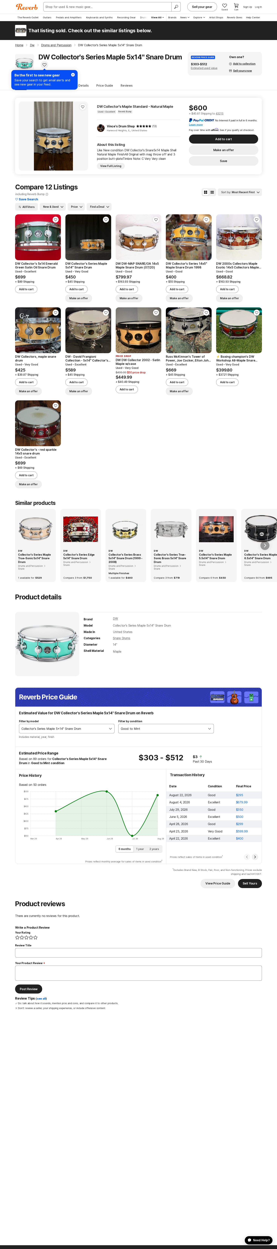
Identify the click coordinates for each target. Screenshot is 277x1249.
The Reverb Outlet (27, 17)
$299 (239, 824)
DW (115, 618)
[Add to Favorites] (44, 64)
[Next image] (83, 136)
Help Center (253, 17)
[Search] (176, 6)
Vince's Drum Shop (121, 126)
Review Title (23, 945)
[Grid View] (206, 192)
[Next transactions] (255, 857)
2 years (154, 849)
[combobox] (63, 728)
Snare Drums (121, 638)
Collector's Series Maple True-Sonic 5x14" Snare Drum (34, 558)
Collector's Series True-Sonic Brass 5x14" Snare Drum (170, 558)
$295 (239, 795)
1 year (140, 849)
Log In (258, 6)
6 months (125, 849)
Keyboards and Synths (99, 17)
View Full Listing (110, 166)
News (183, 17)
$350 (239, 809)
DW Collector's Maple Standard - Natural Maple (135, 106)
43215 (219, 113)
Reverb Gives (234, 17)
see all (41, 998)
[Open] (110, 728)
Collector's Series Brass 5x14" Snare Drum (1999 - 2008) (125, 558)
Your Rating (22, 932)
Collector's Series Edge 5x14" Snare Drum (79, 556)
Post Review (28, 989)
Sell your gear (202, 7)
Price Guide (104, 85)
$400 (239, 838)
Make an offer (223, 150)
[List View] (212, 192)
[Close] (73, 74)
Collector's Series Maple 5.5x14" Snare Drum (215, 556)
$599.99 (242, 831)
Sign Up (247, 6)
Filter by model (29, 721)
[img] (143, 126)
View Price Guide (217, 883)
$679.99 (242, 802)
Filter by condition (130, 721)
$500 (239, 817)
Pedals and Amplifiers (69, 17)
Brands (172, 17)
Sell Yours (250, 883)
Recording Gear (126, 17)
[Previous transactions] (247, 857)
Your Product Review (29, 963)
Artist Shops (216, 17)
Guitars (47, 17)
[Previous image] (24, 136)
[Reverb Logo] (27, 7)
